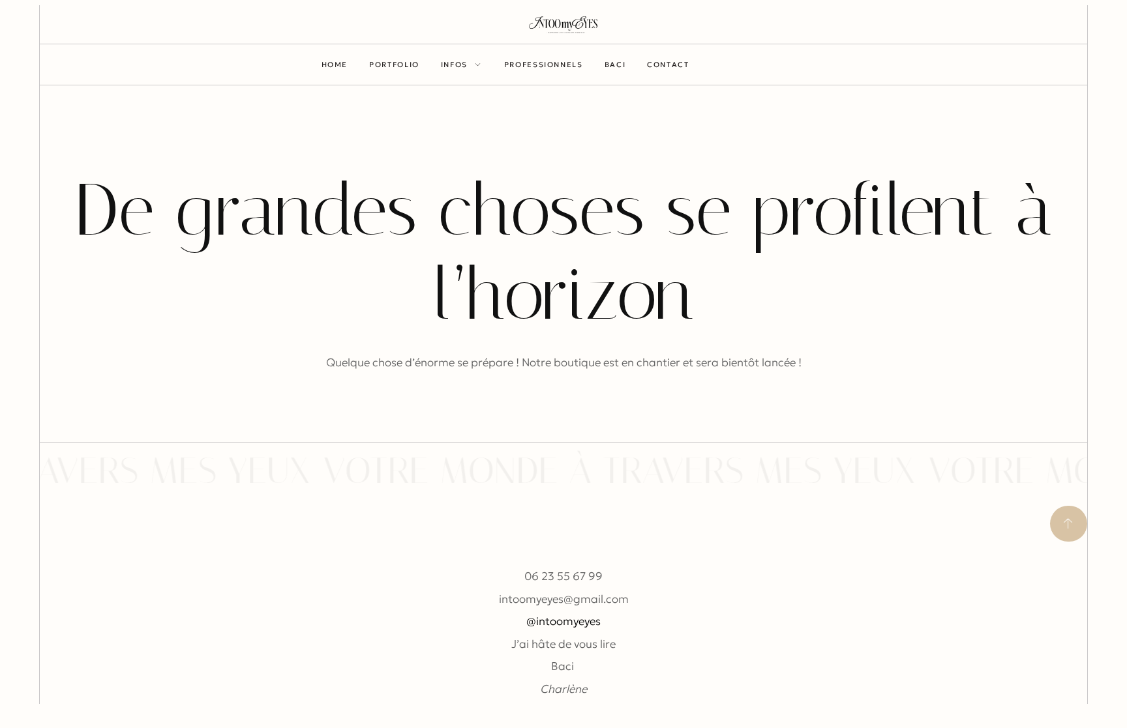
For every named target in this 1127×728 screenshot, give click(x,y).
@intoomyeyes (563, 621)
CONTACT (668, 64)
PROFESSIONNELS (543, 64)
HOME (335, 64)
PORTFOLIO (394, 64)
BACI (615, 64)
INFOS (454, 64)
